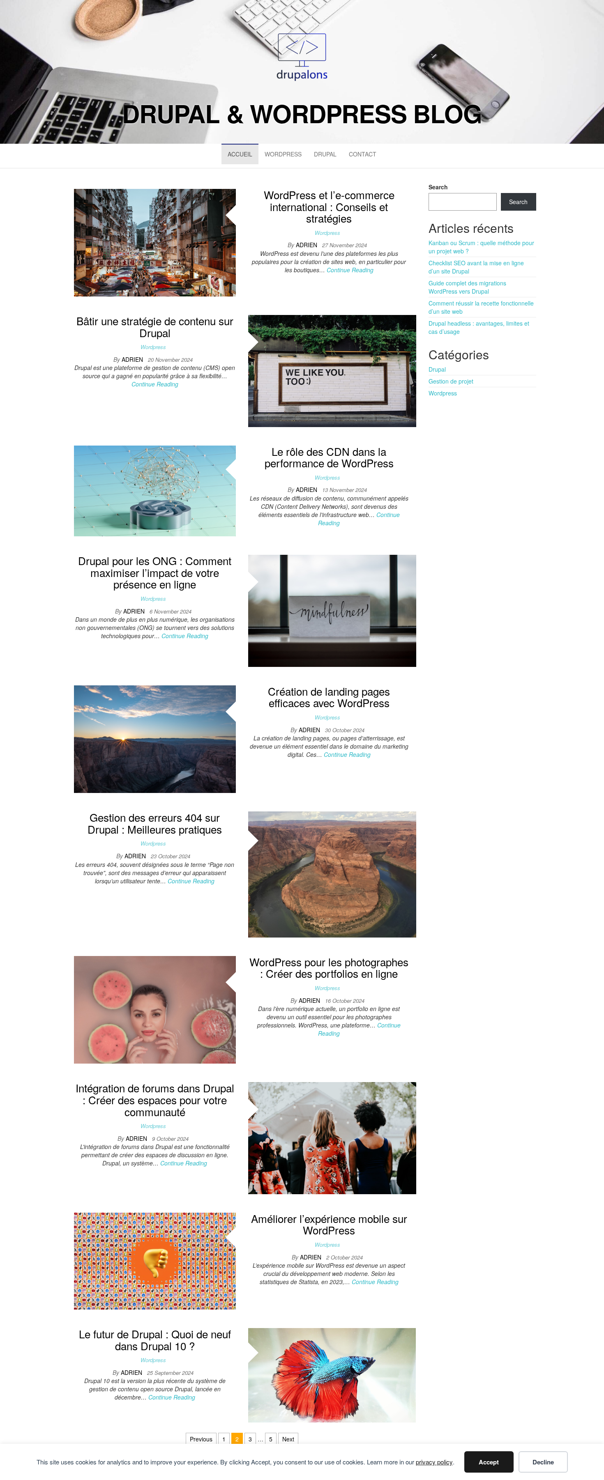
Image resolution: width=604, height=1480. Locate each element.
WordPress (283, 154)
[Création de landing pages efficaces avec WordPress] (155, 738)
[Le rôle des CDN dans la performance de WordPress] (155, 490)
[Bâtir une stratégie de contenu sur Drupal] (332, 370)
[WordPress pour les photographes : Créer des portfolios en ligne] (155, 1009)
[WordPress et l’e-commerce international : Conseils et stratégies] (155, 242)
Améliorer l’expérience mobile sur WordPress (329, 1224)
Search (438, 187)
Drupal (325, 154)
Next (288, 1439)
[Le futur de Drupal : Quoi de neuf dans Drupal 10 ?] (332, 1374)
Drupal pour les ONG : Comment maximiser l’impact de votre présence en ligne (154, 572)
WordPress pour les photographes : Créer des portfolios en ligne (328, 967)
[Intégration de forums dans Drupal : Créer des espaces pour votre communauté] (332, 1137)
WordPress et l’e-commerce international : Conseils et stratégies (329, 206)
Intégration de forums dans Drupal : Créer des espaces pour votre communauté (155, 1099)
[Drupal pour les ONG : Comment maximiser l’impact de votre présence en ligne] (332, 610)
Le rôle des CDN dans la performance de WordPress (329, 457)
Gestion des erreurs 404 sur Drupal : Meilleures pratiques (155, 823)
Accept (489, 1461)
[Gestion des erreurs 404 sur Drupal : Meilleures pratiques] (332, 873)
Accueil (240, 154)
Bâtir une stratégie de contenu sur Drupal (154, 326)
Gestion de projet (451, 381)
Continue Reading (350, 270)
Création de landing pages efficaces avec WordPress (329, 696)
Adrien (307, 245)
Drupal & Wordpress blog (302, 113)
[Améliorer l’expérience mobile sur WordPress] (155, 1260)
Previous (201, 1439)
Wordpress (327, 233)
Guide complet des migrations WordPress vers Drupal (467, 287)
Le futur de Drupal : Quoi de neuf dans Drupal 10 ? (155, 1339)
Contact (362, 154)
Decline (543, 1461)
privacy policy (434, 1461)
